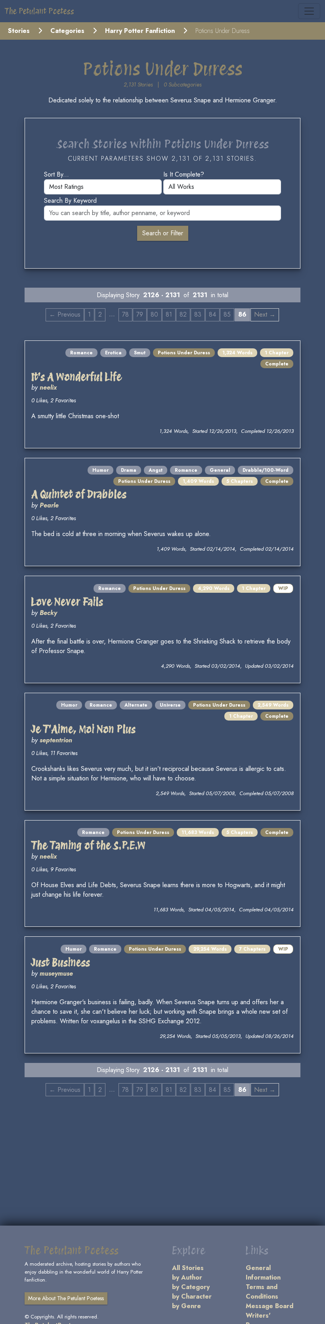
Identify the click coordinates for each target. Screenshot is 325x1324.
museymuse (56, 973)
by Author (187, 1277)
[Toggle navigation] (309, 11)
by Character (192, 1296)
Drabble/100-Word (266, 470)
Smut (139, 352)
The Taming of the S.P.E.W (88, 845)
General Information (263, 1272)
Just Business (60, 962)
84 (212, 314)
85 (227, 314)
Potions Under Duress (184, 352)
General (220, 470)
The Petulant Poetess (39, 11)
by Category (191, 1286)
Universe (170, 705)
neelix (48, 387)
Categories (67, 30)
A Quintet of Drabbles (78, 494)
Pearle (49, 505)
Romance (81, 352)
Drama (128, 470)
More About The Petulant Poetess (66, 1298)
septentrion (56, 740)
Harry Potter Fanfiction (140, 30)
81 (169, 314)
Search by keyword (70, 200)
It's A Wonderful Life (76, 377)
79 (139, 314)
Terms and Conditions (262, 1291)
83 (197, 314)
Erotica (113, 352)
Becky (48, 612)
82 (183, 314)
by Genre (186, 1306)
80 (154, 314)
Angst (155, 470)
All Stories (188, 1267)
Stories (19, 30)
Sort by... (56, 174)
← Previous (64, 314)
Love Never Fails (67, 602)
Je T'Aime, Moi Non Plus (83, 729)
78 (125, 314)
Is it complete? (183, 174)
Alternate (135, 705)
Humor (100, 470)
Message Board (269, 1306)
